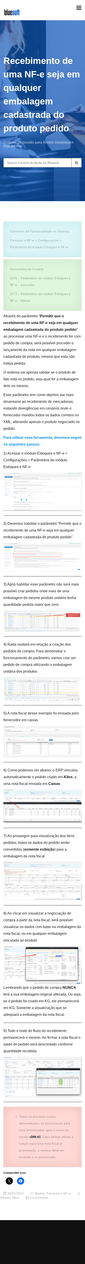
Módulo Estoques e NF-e (52, 1193)
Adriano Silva (9, 1197)
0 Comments (39, 1197)
